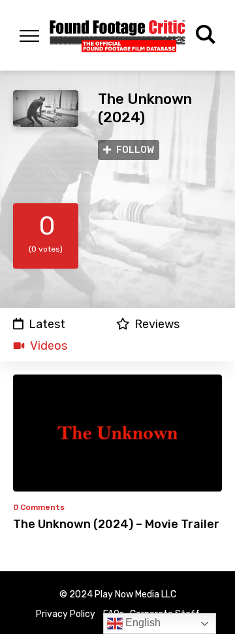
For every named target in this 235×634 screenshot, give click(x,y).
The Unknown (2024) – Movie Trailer (116, 524)
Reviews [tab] (157, 324)
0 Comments (39, 507)
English (142, 622)
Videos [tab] (48, 346)
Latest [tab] (47, 324)
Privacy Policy (65, 614)
